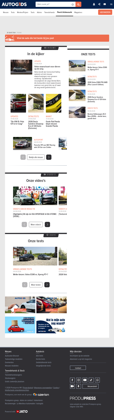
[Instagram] (78, 380)
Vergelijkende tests (43, 365)
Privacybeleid (28, 387)
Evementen (9, 362)
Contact (78, 368)
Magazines (78, 12)
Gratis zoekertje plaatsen (14, 381)
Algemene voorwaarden (43, 387)
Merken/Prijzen (22, 12)
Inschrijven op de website (79, 355)
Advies (39, 12)
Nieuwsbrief (92, 386)
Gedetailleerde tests (43, 362)
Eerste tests (40, 359)
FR (111, 4)
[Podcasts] (78, 386)
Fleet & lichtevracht (64, 12)
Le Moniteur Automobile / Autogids (30, 403)
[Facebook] (72, 380)
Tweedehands (49, 12)
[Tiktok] (91, 380)
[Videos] (72, 386)
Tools (32, 12)
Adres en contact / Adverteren (31, 400)
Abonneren (105, 12)
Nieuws (5, 12)
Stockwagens (10, 378)
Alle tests (39, 355)
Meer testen (36, 284)
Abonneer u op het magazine (81, 359)
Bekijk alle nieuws (36, 157)
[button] (48, 157)
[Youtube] (84, 380)
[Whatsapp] (97, 380)
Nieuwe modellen (11, 365)
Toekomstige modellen (13, 359)
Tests (13, 12)
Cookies (56, 387)
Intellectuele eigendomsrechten (17, 390)
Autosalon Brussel (12, 355)
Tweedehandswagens (13, 374)
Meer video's (36, 224)
